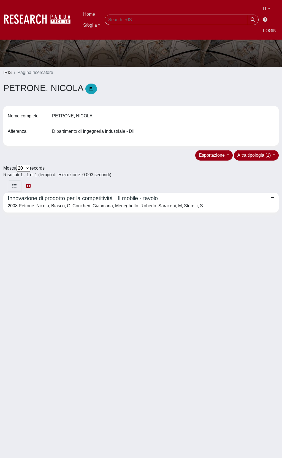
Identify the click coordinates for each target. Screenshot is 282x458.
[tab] (14, 186)
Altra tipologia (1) (254, 155)
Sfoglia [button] (90, 25)
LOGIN (269, 30)
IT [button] (265, 8)
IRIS (7, 72)
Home (89, 14)
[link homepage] (40, 20)
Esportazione (212, 155)
